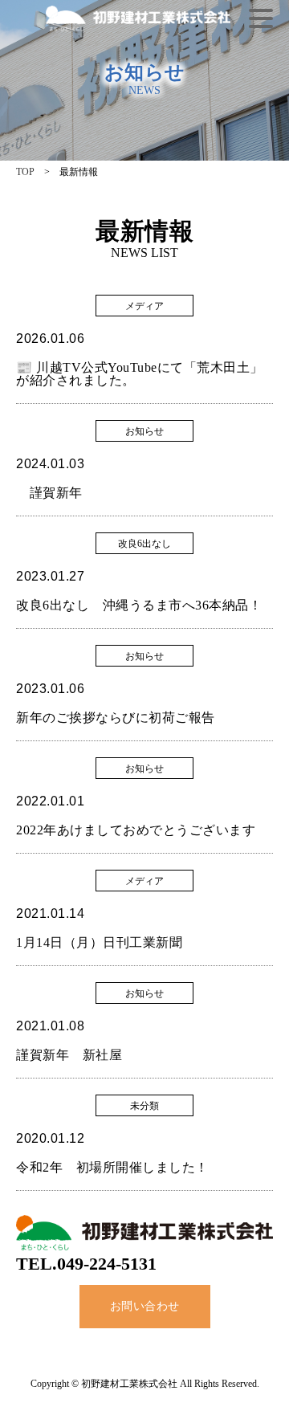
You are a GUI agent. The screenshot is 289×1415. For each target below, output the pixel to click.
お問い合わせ (145, 1306)
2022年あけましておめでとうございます (135, 830)
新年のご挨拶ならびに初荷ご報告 (115, 717)
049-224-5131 (107, 1264)
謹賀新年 (49, 493)
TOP (25, 171)
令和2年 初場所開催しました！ (112, 1167)
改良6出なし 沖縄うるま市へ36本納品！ (139, 605)
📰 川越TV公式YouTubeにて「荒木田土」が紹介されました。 (139, 374)
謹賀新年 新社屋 (69, 1055)
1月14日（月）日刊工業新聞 (99, 942)
